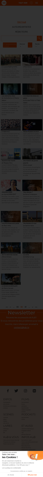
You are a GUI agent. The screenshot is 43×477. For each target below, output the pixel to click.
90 (22, 307)
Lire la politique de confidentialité (11, 468)
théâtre (5, 421)
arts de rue (6, 423)
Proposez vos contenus (9, 442)
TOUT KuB (21, 22)
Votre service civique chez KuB (11, 440)
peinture (5, 408)
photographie (6, 402)
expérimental (25, 408)
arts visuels (6, 404)
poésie (5, 430)
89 (17, 307)
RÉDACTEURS (21, 31)
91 (26, 307)
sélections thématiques (28, 428)
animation (24, 406)
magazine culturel (26, 430)
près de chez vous (26, 434)
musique (5, 417)
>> (36, 307)
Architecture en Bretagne (9, 406)
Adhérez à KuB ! (26, 444)
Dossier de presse (26, 447)
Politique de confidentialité (28, 449)
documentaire (25, 402)
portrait (23, 411)
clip (22, 432)
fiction (23, 404)
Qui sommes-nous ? (27, 440)
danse (4, 419)
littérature (6, 428)
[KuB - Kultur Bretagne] (9, 2)
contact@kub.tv (21, 327)
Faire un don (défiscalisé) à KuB (30, 442)
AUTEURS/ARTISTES (21, 27)
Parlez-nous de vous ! (8, 444)
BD (4, 432)
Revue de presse (26, 445)
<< (7, 307)
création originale (26, 409)
